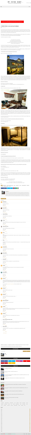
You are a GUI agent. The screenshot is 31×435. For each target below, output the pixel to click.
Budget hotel (4, 185)
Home (1, 24)
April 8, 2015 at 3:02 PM (5, 320)
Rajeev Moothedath (5, 300)
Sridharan (4, 313)
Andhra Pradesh (15, 405)
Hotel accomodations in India (10, 185)
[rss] (11, 363)
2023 (15, 427)
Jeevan (4, 220)
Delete (5, 217)
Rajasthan (28, 185)
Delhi (24, 405)
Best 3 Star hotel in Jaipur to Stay (7, 319)
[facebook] (26, 3)
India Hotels (17, 185)
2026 (15, 431)
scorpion (4, 306)
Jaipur (20, 185)
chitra (3, 232)
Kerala (2, 405)
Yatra (3, 24)
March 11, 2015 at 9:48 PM (5, 233)
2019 (15, 422)
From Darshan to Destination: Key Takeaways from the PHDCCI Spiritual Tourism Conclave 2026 (16, 387)
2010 (15, 410)
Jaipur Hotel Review (24, 185)
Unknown (4, 278)
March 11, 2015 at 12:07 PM (5, 208)
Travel (2, 186)
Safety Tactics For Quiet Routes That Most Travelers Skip (11, 397)
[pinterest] (4, 363)
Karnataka (22, 405)
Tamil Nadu (5, 405)
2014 (15, 415)
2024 (15, 428)
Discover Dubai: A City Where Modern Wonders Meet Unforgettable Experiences (14, 394)
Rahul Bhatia (4, 201)
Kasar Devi (12, 405)
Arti (1, 27)
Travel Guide (8, 405)
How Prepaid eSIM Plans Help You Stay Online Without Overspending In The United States (15, 384)
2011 (15, 411)
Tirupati (19, 405)
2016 (15, 418)
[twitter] (27, 3)
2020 (15, 423)
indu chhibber (5, 272)
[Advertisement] (15, 13)
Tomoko (4, 265)
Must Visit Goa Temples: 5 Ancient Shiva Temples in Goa (11, 371)
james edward (5, 326)
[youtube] (30, 3)
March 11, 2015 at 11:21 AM (5, 202)
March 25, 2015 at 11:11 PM (5, 307)
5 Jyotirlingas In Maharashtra (8, 368)
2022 (15, 426)
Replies (4, 212)
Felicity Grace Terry (5, 226)
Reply (6, 206)
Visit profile (6, 354)
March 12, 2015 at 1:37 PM (5, 247)
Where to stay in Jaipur (6, 186)
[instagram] (29, 3)
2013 (15, 414)
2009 (15, 409)
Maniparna (4, 294)
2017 (15, 419)
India (14, 185)
